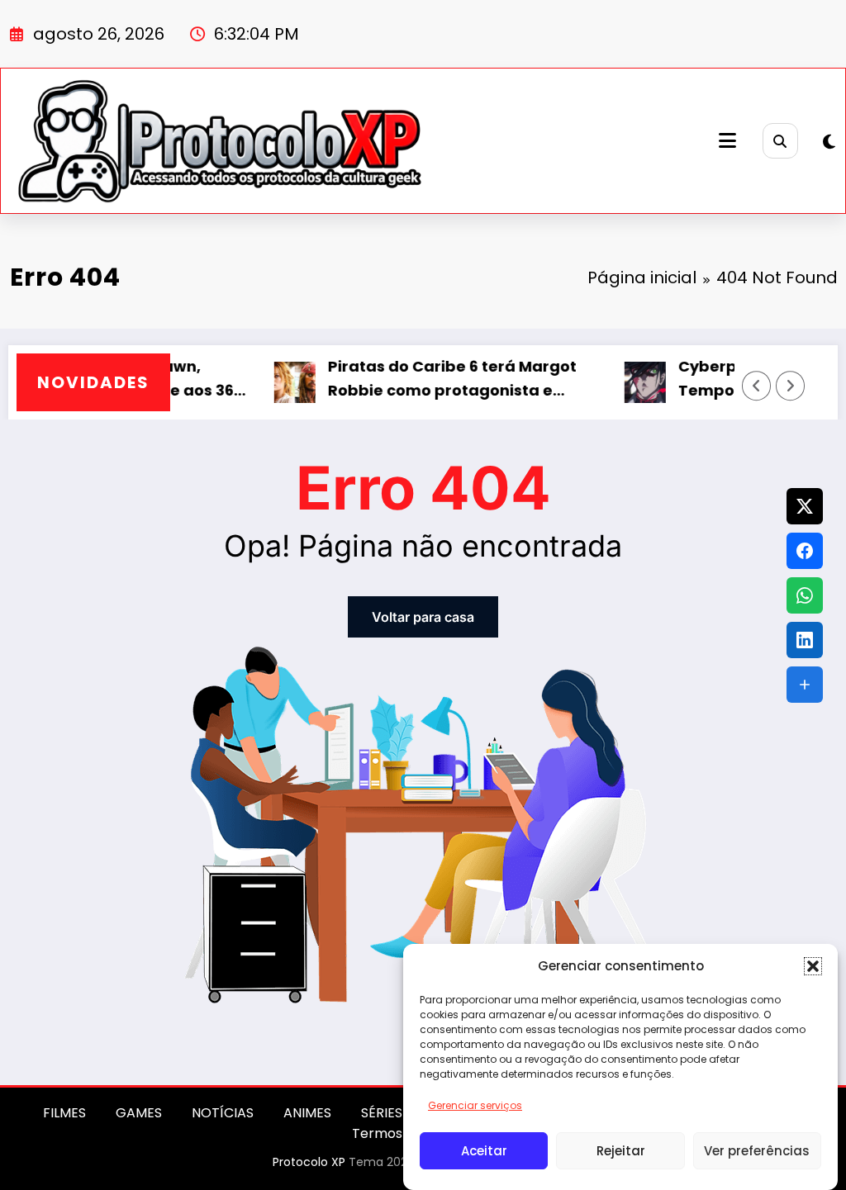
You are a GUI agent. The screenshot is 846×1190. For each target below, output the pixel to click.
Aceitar (484, 1150)
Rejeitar (620, 1150)
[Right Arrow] (791, 386)
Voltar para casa (423, 617)
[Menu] (727, 141)
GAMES (139, 1112)
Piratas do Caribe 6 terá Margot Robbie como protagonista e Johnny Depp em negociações (433, 379)
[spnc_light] (829, 142)
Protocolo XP (309, 1162)
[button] (813, 966)
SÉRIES (381, 1112)
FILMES (64, 1112)
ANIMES (307, 1112)
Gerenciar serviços (475, 1105)
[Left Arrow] (757, 386)
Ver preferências (757, 1150)
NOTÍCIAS (223, 1112)
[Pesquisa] (780, 141)
